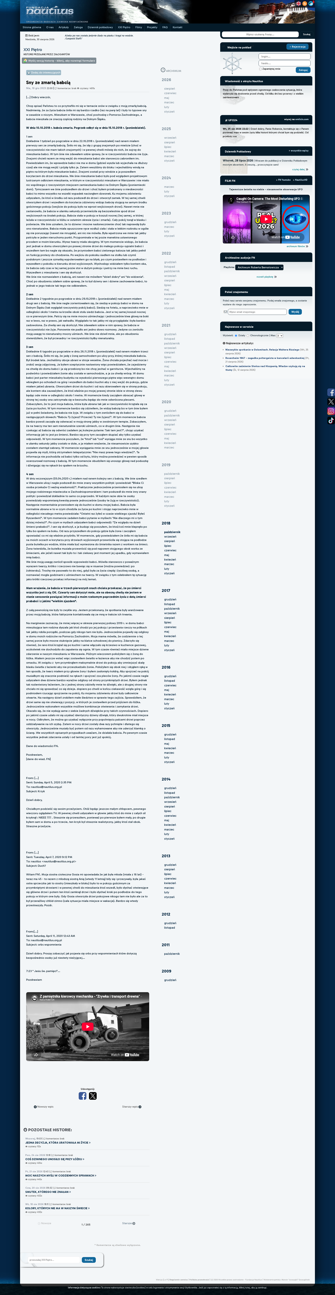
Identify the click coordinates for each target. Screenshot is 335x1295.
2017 (166, 590)
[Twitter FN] (331, 402)
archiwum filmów (296, 246)
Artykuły (64, 27)
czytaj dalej (299, 169)
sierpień (169, 541)
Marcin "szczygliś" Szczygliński (295, 1279)
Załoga (78, 27)
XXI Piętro (124, 27)
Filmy (138, 27)
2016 (166, 667)
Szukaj (306, 34)
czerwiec (170, 550)
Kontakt (177, 27)
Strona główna (32, 27)
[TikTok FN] (331, 420)
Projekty (152, 27)
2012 (166, 914)
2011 (166, 944)
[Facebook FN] (331, 392)
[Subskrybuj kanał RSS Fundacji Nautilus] (304, 3)
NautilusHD (301, 180)
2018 (166, 523)
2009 (166, 971)
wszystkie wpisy (299, 150)
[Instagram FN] (331, 411)
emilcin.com (301, 119)
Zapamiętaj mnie (271, 68)
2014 (166, 779)
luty (166, 569)
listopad (169, 604)
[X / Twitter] (93, 1096)
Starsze (127, 1223)
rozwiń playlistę (265, 276)
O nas (50, 27)
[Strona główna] (63, 22)
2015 (166, 725)
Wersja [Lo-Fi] (162, 1279)
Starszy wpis (130, 1106)
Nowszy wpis (45, 1106)
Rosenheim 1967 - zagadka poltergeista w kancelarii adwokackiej (264, 358)
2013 (166, 855)
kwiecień (170, 559)
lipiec (167, 546)
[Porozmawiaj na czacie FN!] (310, 3)
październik (172, 609)
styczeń (169, 573)
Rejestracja (298, 46)
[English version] (298, 3)
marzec (169, 564)
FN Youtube (284, 180)
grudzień (170, 599)
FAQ (165, 27)
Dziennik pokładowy (100, 27)
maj (166, 555)
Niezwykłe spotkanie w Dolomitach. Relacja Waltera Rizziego (262, 349)
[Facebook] (82, 1096)
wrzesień (170, 536)
